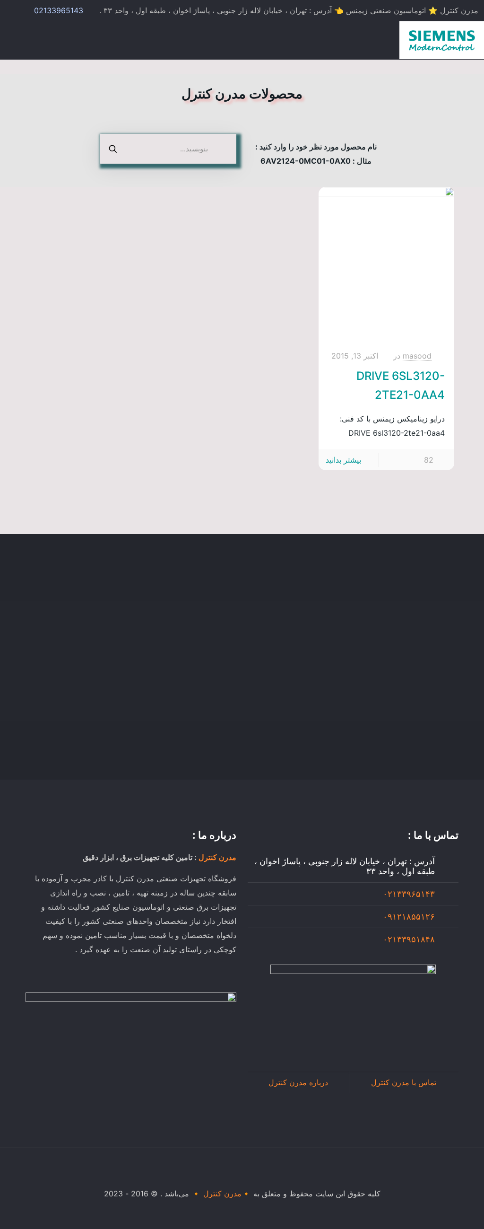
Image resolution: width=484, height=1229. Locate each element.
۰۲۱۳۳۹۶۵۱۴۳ (409, 894)
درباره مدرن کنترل (298, 1082)
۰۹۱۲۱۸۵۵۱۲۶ (409, 917)
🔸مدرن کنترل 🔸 (221, 1193)
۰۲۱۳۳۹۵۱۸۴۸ (409, 939)
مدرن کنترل (217, 857)
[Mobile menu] (17, 40)
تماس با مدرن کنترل (403, 1082)
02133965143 (58, 10)
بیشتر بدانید (343, 460)
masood (417, 355)
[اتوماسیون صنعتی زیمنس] (441, 40)
